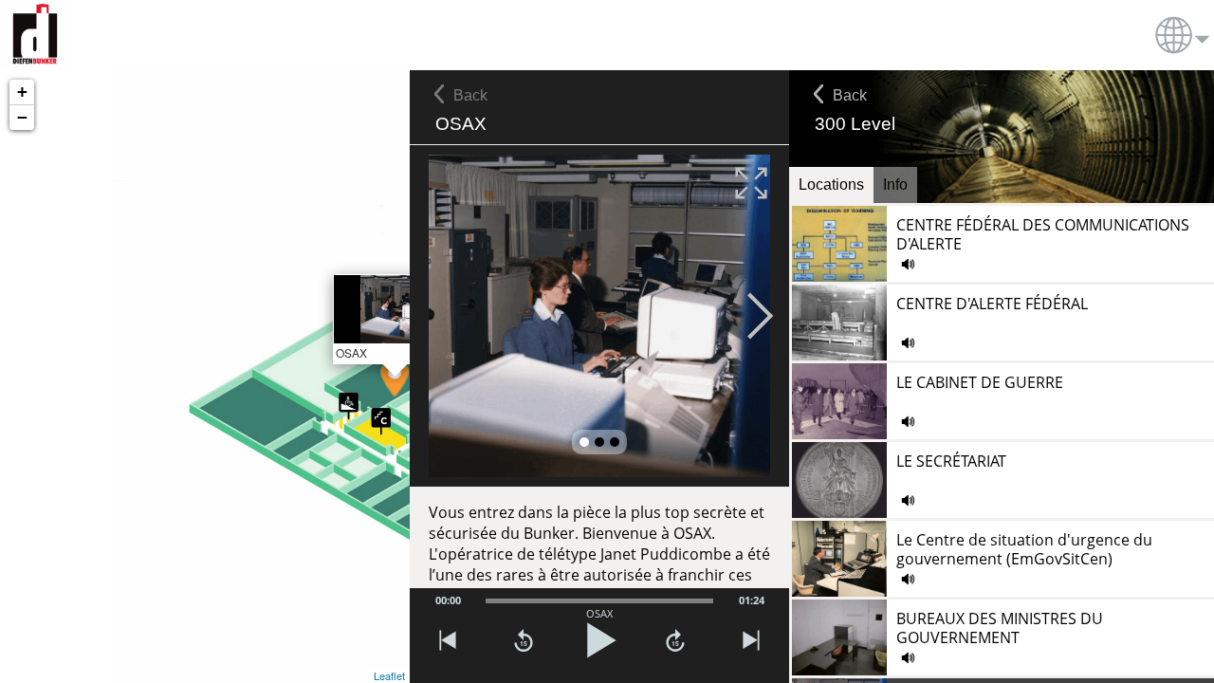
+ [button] (22, 92)
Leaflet (389, 675)
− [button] (22, 117)
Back (850, 95)
